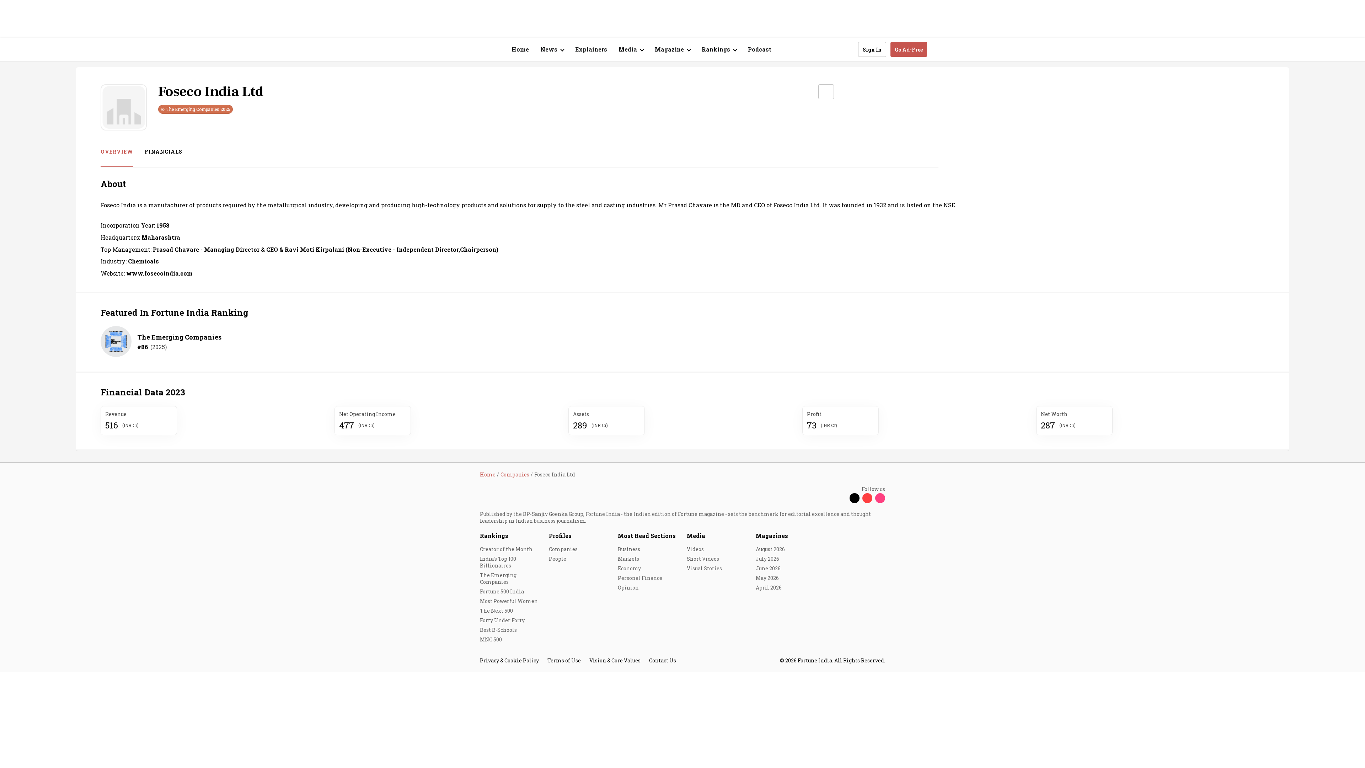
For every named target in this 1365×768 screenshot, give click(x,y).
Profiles (560, 535)
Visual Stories (704, 568)
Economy (629, 568)
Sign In (872, 49)
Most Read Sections (647, 535)
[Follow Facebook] (842, 498)
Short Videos (703, 558)
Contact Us (662, 660)
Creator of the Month (506, 549)
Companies (563, 549)
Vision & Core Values (615, 660)
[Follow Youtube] (867, 498)
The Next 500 (496, 610)
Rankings (494, 535)
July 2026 (767, 558)
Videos (695, 549)
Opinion (628, 587)
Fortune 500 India (502, 591)
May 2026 (767, 578)
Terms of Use (564, 660)
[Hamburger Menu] (442, 49)
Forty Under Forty (502, 620)
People (557, 558)
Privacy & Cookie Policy (509, 660)
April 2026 (769, 587)
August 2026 (770, 549)
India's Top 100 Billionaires (498, 562)
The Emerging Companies (179, 337)
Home (520, 49)
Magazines (772, 535)
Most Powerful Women (509, 601)
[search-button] (848, 49)
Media (696, 535)
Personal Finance (640, 578)
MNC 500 (491, 639)
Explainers (591, 49)
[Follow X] (855, 498)
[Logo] (476, 50)
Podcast (759, 49)
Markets (628, 558)
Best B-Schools (498, 629)
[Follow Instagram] (880, 498)
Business (629, 549)
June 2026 (768, 568)
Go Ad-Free (909, 49)
